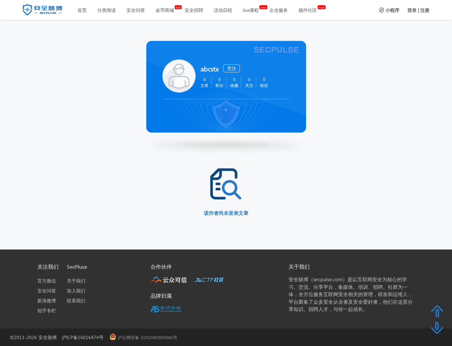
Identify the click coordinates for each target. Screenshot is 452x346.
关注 (231, 68)
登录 (412, 10)
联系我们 (76, 300)
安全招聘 (194, 10)
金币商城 (165, 10)
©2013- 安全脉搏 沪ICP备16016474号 (59, 337)
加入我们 (76, 291)
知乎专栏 (46, 310)
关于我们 (76, 281)
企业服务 (278, 10)
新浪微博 (46, 300)
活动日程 (223, 10)
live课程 (251, 10)
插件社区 (307, 10)
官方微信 (46, 281)
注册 (424, 10)
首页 (82, 10)
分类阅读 (106, 10)
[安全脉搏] (47, 11)
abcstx (210, 68)
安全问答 (135, 10)
